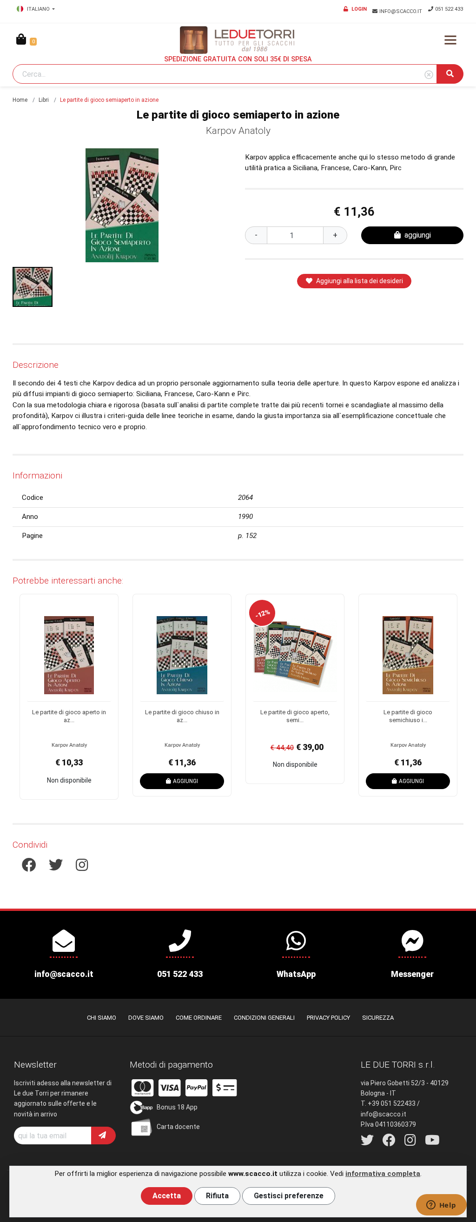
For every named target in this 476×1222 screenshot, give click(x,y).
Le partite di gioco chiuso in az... (182, 716)
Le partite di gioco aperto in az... (69, 716)
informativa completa (382, 1173)
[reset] (428, 75)
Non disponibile (69, 780)
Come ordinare (199, 1017)
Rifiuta (217, 1195)
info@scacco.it (401, 11)
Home (20, 100)
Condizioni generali (264, 1017)
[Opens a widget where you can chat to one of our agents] (441, 1205)
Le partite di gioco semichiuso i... (407, 716)
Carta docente (178, 1126)
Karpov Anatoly (238, 130)
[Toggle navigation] (450, 40)
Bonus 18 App (177, 1107)
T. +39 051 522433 (388, 1103)
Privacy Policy (328, 1017)
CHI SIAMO (101, 1017)
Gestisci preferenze (289, 1195)
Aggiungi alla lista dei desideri (359, 281)
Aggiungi (185, 781)
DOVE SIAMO (146, 1017)
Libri (44, 100)
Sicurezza (378, 1017)
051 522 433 (449, 9)
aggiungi (417, 235)
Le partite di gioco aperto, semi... (295, 716)
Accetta (166, 1195)
